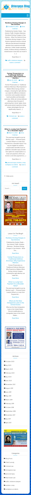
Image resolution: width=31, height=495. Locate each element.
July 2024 (8, 377)
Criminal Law (13, 116)
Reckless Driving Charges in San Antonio (15, 23)
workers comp (21, 162)
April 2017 (8, 423)
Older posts (9, 176)
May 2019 (8, 396)
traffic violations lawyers (14, 60)
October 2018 (10, 407)
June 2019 (8, 392)
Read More (15, 57)
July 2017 (8, 419)
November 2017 (10, 415)
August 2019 (9, 388)
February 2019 (10, 403)
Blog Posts (9, 458)
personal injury (11, 162)
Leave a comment (14, 62)
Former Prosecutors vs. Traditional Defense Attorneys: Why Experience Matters (15, 75)
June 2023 (9, 380)
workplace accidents (11, 165)
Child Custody (10, 462)
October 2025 (10, 361)
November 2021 (10, 384)
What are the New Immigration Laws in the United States (15, 303)
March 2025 (9, 369)
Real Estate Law (10, 478)
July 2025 (8, 365)
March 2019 (9, 400)
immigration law (11, 470)
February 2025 (10, 373)
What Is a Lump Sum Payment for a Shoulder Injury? (15, 130)
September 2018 (11, 411)
